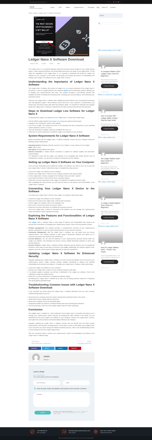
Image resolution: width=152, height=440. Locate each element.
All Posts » (46, 359)
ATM (60, 7)
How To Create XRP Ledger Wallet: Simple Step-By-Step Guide (109, 118)
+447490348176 (42, 431)
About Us (105, 7)
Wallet (68, 7)
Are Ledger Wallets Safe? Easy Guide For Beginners (110, 161)
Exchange (91, 7)
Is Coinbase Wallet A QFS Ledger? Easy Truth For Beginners (110, 74)
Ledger (49, 139)
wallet (66, 90)
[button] (34, 348)
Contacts (113, 7)
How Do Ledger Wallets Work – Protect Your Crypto (110, 250)
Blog (98, 7)
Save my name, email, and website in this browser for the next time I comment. (62, 388)
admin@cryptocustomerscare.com (38, 2)
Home (52, 7)
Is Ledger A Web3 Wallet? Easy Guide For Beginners (110, 205)
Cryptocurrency (79, 7)
